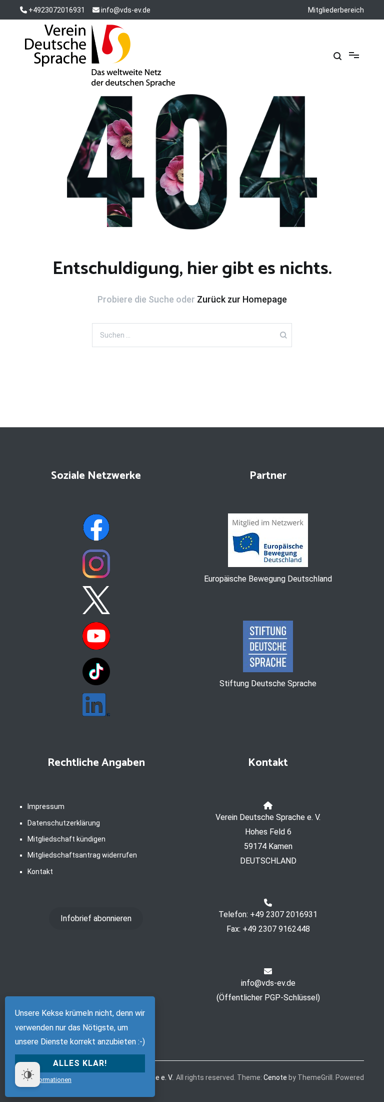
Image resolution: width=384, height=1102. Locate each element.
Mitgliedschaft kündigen (67, 839)
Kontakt (40, 872)
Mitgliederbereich (336, 10)
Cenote (275, 1077)
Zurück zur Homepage (242, 299)
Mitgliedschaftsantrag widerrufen (82, 855)
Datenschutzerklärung (64, 823)
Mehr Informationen (43, 1079)
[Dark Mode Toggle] (27, 1074)
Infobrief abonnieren (96, 918)
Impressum (46, 806)
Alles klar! (80, 1063)
